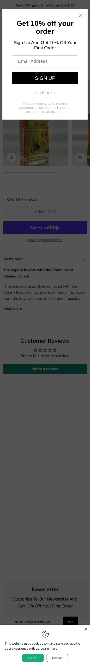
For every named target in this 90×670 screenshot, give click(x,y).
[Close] (85, 629)
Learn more (49, 648)
